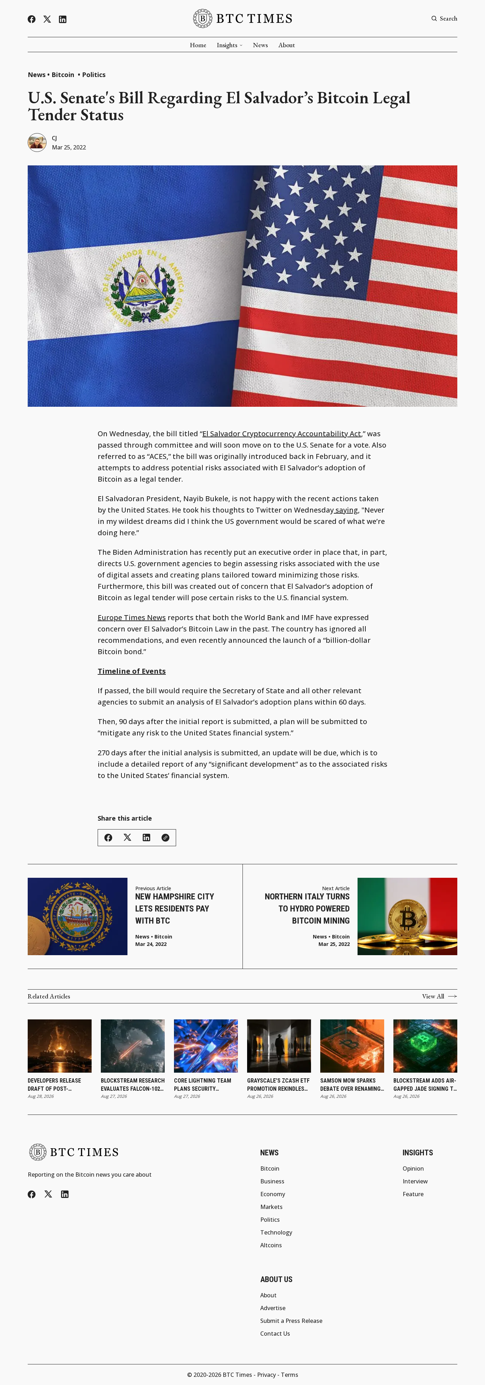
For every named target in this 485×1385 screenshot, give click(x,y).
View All (433, 996)
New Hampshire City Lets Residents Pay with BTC (174, 908)
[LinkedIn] (62, 19)
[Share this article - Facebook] (108, 838)
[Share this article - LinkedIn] (146, 837)
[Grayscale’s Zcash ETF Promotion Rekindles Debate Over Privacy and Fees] (279, 1046)
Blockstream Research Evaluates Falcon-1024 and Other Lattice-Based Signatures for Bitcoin (133, 1085)
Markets (271, 1207)
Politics (93, 74)
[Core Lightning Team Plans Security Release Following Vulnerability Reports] (206, 1046)
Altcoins (271, 1245)
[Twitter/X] (47, 19)
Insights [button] (227, 45)
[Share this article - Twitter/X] (127, 837)
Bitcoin (63, 74)
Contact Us (275, 1333)
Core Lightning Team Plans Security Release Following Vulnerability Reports (205, 1085)
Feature (413, 1194)
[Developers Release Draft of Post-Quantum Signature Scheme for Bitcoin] (60, 1046)
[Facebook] (32, 19)
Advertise (272, 1308)
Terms (289, 1375)
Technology (276, 1232)
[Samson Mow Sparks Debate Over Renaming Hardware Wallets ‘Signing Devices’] (352, 1046)
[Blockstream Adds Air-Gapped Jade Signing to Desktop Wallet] (425, 1046)
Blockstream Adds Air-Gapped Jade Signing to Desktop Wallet (425, 1085)
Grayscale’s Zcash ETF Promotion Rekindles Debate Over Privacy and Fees (278, 1085)
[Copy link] (165, 838)
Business (272, 1181)
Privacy (266, 1375)
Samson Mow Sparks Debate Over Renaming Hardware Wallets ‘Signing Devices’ (350, 1085)
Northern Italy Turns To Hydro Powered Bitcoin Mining (307, 908)
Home (198, 45)
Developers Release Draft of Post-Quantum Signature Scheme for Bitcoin (55, 1085)
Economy (272, 1194)
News (260, 45)
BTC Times (237, 1375)
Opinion (413, 1168)
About (286, 45)
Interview (415, 1181)
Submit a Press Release (291, 1321)
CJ (54, 138)
